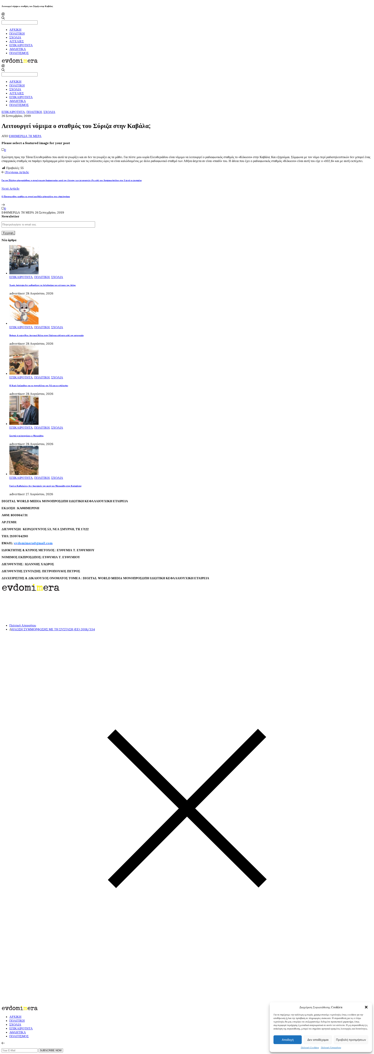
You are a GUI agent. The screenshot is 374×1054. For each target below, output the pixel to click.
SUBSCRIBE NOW (51, 1050)
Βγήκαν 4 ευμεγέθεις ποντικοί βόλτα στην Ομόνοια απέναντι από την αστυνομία (46, 335)
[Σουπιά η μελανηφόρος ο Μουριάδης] (24, 424)
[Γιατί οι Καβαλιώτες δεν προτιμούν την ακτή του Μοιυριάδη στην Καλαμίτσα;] (24, 474)
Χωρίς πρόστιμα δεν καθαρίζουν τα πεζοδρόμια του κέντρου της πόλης (42, 285)
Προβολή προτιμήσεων (351, 1039)
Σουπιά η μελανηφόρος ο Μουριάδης (26, 435)
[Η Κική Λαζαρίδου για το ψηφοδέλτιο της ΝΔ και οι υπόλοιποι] (24, 373)
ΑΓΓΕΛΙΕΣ (16, 41)
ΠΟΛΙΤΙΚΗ (17, 33)
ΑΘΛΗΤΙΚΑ (17, 49)
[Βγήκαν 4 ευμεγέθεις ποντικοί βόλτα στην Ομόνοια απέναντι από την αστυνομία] (24, 323)
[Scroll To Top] (3, 1043)
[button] (366, 1007)
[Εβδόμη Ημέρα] (20, 62)
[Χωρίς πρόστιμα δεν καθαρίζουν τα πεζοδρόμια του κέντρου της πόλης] (24, 273)
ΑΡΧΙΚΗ (15, 30)
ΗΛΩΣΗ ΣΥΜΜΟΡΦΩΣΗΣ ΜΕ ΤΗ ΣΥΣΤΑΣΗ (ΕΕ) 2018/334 (53, 629)
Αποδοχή (288, 1039)
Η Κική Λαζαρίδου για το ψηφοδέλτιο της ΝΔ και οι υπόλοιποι (38, 385)
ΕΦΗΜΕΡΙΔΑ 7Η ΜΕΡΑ (25, 136)
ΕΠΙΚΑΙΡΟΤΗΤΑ (21, 45)
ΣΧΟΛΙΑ (15, 37)
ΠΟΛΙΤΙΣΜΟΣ (19, 53)
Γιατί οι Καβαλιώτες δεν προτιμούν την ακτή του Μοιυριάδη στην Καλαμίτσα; (45, 486)
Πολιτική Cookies (310, 1047)
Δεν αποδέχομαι (317, 1039)
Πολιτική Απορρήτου (331, 1047)
